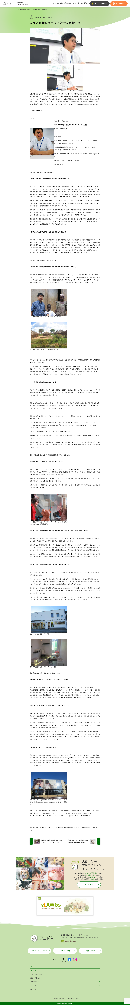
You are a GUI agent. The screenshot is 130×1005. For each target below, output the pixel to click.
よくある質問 (65, 950)
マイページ (54, 998)
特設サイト (33, 989)
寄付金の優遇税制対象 (91, 873)
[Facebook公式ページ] (69, 959)
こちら (92, 879)
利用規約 (61, 998)
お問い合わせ (90, 950)
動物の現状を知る (36, 978)
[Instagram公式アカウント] (75, 959)
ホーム (17, 9)
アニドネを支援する (101, 3)
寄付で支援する (120, 3)
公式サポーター (94, 877)
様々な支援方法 (89, 875)
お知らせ (33, 970)
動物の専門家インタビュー (25, 9)
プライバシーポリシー (72, 998)
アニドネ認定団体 (36, 974)
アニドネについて (36, 985)
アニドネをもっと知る (39, 950)
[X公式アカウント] (64, 960)
